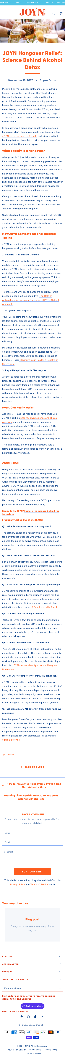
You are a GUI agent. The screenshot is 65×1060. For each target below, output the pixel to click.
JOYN (27, 1046)
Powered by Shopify (17, 1050)
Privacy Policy (17, 884)
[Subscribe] (61, 988)
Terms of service (34, 1053)
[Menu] (4, 13)
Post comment (32, 871)
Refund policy (35, 1050)
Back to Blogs (34, 767)
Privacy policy (51, 1050)
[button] (53, 13)
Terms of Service (39, 884)
